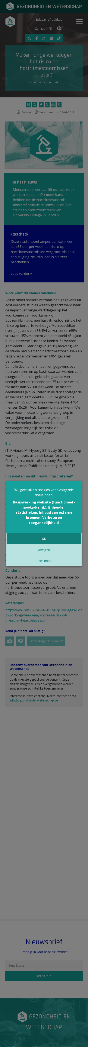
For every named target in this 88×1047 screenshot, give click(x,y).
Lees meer (44, 561)
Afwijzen (44, 550)
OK (44, 539)
